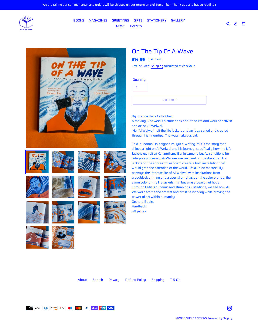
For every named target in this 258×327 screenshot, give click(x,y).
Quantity (139, 79)
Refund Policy (135, 279)
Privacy (114, 279)
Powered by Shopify (220, 318)
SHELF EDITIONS (196, 318)
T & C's (175, 279)
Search (98, 279)
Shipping (157, 66)
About (82, 279)
